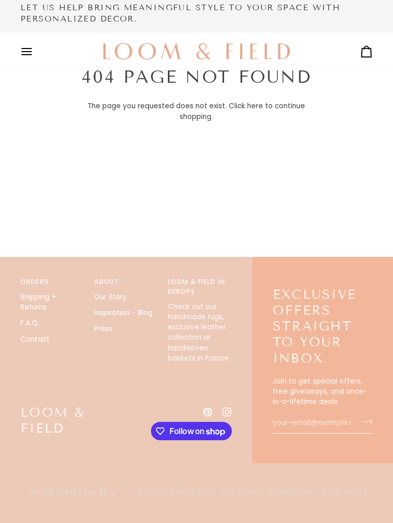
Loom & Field (170, 492)
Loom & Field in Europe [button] (196, 286)
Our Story (110, 297)
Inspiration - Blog (123, 313)
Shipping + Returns (38, 302)
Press (103, 329)
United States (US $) (68, 492)
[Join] (364, 421)
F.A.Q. (29, 323)
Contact (35, 339)
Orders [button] (34, 281)
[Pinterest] (207, 412)
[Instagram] (227, 412)
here (255, 106)
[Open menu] (35, 51)
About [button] (106, 281)
